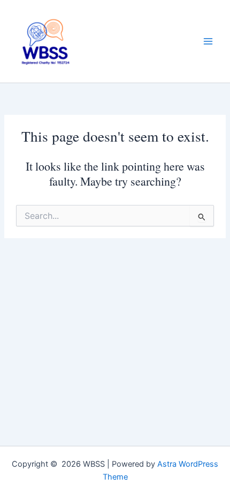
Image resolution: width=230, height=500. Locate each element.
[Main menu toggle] (208, 41)
